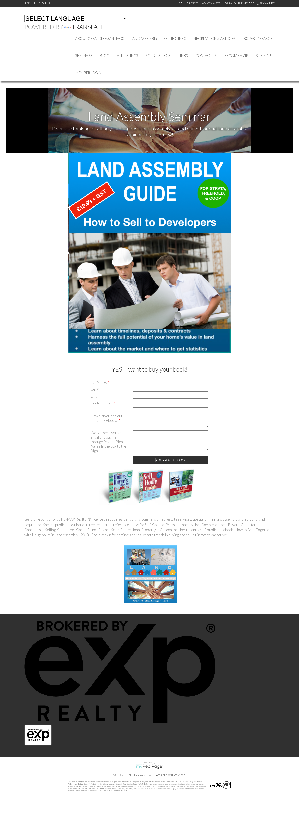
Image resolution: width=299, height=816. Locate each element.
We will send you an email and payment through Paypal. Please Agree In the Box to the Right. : (109, 441)
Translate (88, 26)
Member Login (88, 73)
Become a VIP (236, 55)
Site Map (263, 55)
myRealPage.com (149, 766)
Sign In (29, 3)
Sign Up (44, 3)
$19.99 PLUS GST (171, 460)
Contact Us (206, 55)
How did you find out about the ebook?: (106, 418)
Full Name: (99, 382)
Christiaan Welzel (137, 775)
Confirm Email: (102, 403)
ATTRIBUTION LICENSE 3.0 (171, 775)
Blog (104, 55)
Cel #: (95, 389)
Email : (96, 396)
